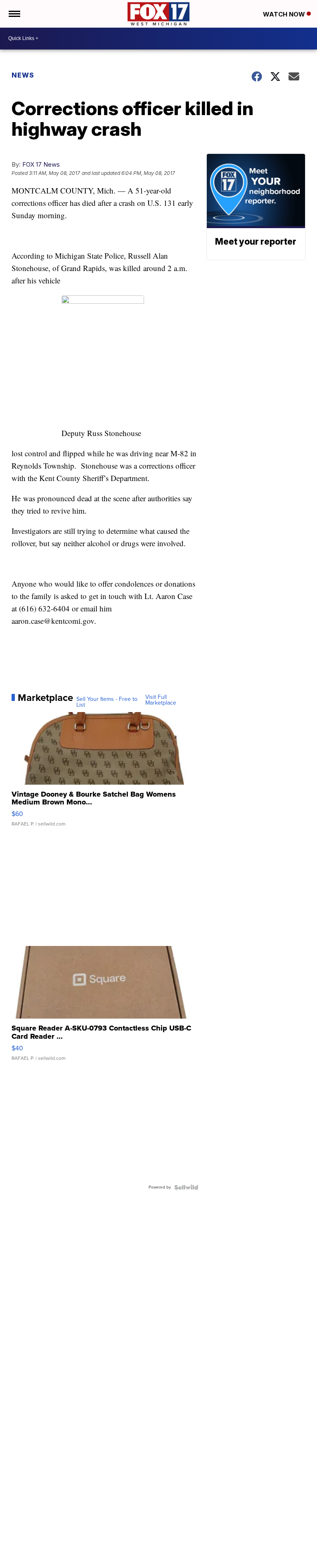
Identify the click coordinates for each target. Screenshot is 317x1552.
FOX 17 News (41, 164)
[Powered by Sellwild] (186, 1187)
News (23, 75)
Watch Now (285, 14)
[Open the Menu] (13, 14)
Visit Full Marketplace (160, 700)
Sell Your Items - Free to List (106, 702)
